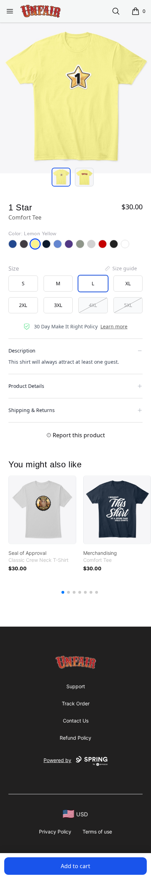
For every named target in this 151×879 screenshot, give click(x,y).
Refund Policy (75, 738)
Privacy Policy (55, 832)
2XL (23, 305)
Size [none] (13, 268)
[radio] (23, 283)
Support (75, 686)
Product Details (26, 386)
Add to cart (75, 866)
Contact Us (75, 721)
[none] (120, 268)
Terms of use (97, 832)
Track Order (76, 703)
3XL (58, 305)
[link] (42, 510)
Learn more (113, 326)
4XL (93, 305)
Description (21, 350)
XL (128, 283)
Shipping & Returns (31, 410)
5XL (128, 305)
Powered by (57, 760)
